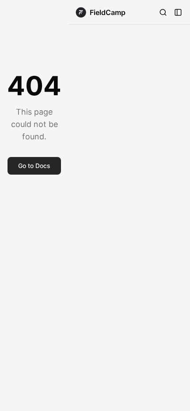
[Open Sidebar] (178, 12)
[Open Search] (163, 12)
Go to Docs (34, 165)
